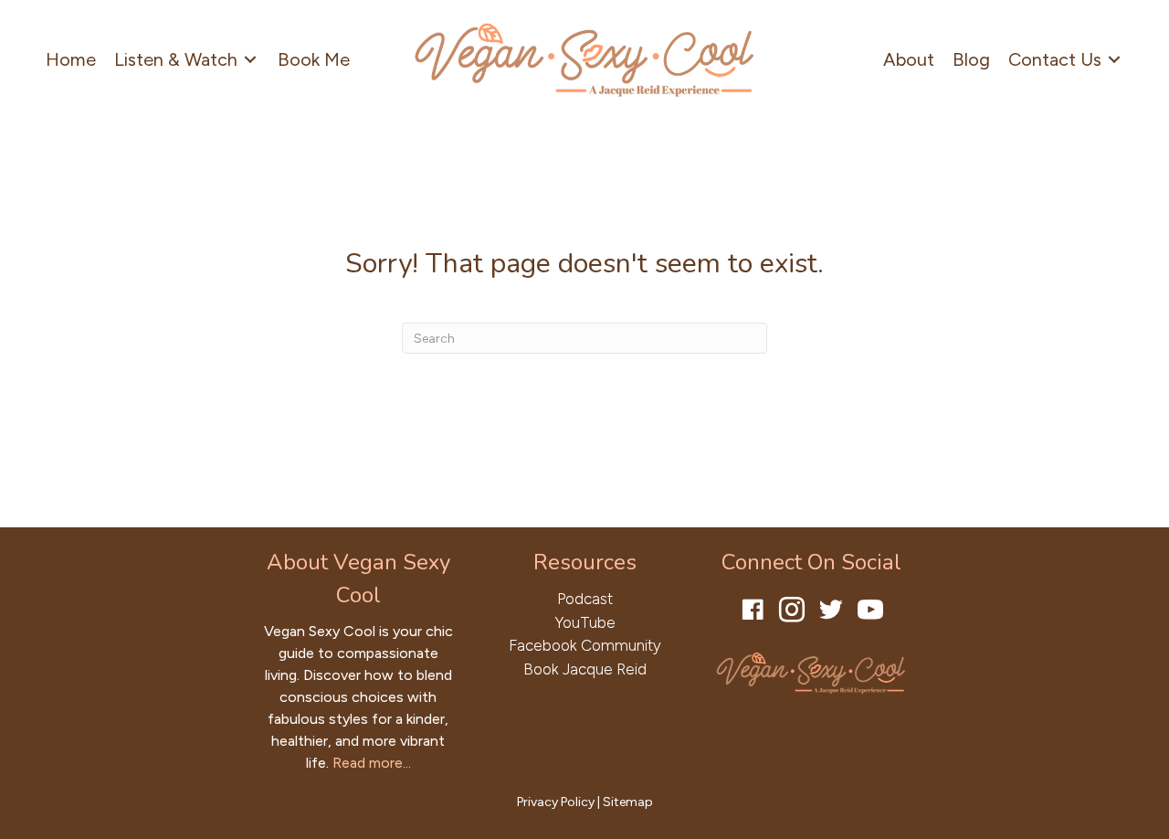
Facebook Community (585, 645)
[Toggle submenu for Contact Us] (1114, 58)
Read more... (371, 762)
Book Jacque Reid (585, 669)
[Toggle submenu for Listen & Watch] (250, 58)
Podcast (585, 598)
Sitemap (628, 802)
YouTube (585, 622)
